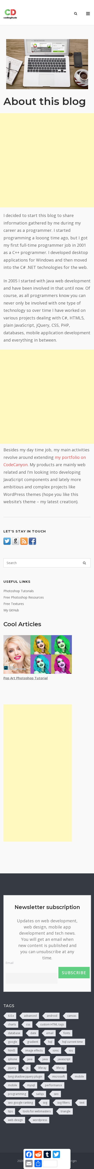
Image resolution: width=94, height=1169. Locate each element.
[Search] (84, 562)
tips (10, 1111)
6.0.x (11, 1016)
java (29, 1059)
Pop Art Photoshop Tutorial (25, 678)
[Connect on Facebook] (32, 543)
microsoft (58, 1076)
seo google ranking (20, 1103)
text (82, 1103)
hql (50, 1042)
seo (56, 1094)
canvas (71, 1016)
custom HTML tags (52, 1024)
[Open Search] (76, 14)
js (27, 1068)
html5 (11, 1050)
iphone (12, 1059)
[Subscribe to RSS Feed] (24, 543)
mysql (31, 1085)
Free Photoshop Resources (23, 597)
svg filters (63, 1103)
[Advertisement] (47, 160)
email (49, 1033)
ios (71, 1050)
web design (15, 1120)
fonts (66, 1033)
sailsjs (40, 1094)
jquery (12, 1068)
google (12, 1042)
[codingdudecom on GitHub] (15, 543)
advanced (30, 1016)
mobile (79, 1076)
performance (53, 1085)
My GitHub (11, 610)
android (52, 1016)
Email (9, 963)
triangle (65, 1111)
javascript (64, 1059)
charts (12, 1024)
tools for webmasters (37, 1111)
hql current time (72, 1042)
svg (45, 1103)
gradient (32, 1042)
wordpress (40, 1120)
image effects (34, 1050)
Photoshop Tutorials (18, 591)
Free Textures (13, 604)
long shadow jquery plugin (25, 1076)
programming (17, 1094)
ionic (56, 1050)
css (28, 1024)
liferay (42, 1068)
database (14, 1033)
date (33, 1033)
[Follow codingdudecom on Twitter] (7, 543)
